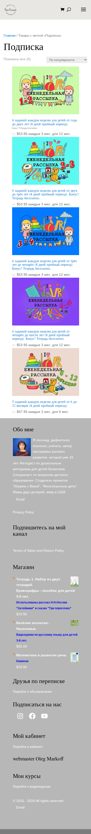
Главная (10, 35)
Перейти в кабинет (28, 747)
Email (20, 499)
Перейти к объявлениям (32, 691)
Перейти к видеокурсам (31, 786)
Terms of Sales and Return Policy (38, 550)
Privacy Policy (23, 512)
